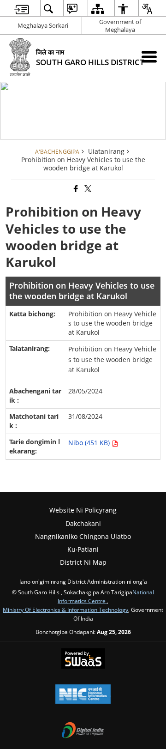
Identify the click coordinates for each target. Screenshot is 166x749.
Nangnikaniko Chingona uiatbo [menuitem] (83, 536)
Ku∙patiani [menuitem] (83, 549)
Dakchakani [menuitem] (83, 523)
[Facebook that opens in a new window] (75, 189)
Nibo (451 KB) (90, 442)
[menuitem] (21, 8)
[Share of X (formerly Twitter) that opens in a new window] (87, 189)
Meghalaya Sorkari (43, 25)
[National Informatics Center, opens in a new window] (83, 695)
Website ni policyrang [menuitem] (83, 510)
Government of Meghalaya (120, 26)
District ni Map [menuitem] (83, 562)
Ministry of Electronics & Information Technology (65, 609)
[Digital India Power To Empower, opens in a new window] (83, 731)
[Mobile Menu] (149, 56)
